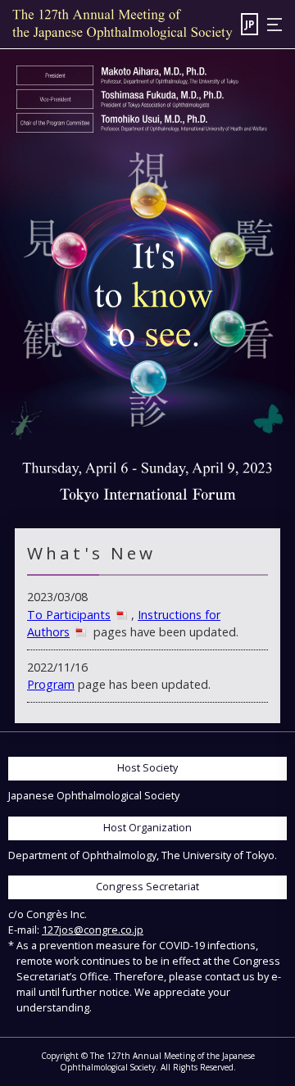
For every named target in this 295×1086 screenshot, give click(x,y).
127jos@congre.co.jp (92, 930)
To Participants (69, 614)
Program (51, 684)
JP (249, 23)
